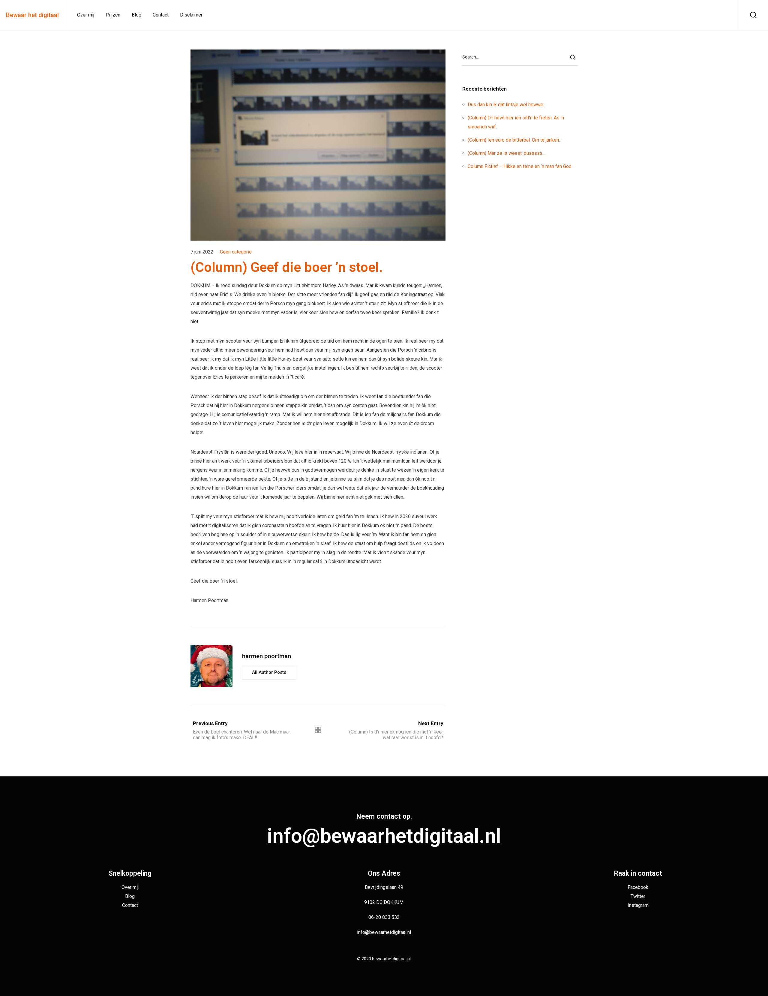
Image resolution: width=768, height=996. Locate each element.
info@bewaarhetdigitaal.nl (384, 836)
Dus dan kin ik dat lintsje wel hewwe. (506, 104)
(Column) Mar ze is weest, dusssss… (506, 153)
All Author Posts (269, 672)
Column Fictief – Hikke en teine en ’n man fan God (520, 166)
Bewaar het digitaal (32, 15)
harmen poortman (266, 656)
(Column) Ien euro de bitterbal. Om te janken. (514, 140)
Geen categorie (236, 252)
